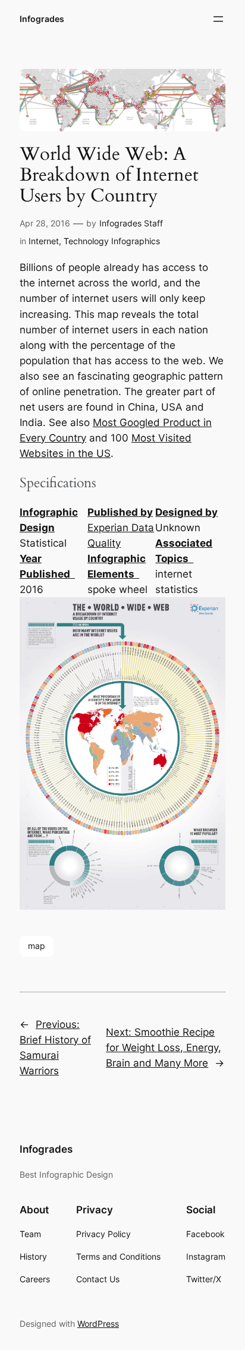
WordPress (98, 1324)
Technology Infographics (112, 241)
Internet (44, 241)
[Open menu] (218, 19)
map (36, 946)
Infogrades (42, 19)
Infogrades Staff (131, 223)
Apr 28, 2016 (45, 223)
